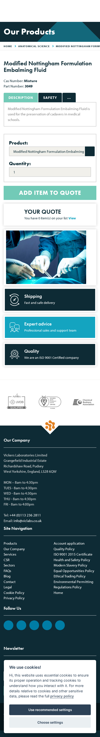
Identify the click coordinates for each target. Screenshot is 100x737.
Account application (69, 543)
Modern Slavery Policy (70, 565)
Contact (10, 581)
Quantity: (20, 163)
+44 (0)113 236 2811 (25, 515)
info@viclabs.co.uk (28, 520)
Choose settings (50, 722)
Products (10, 543)
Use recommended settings (50, 710)
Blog (7, 576)
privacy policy (62, 696)
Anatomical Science (34, 46)
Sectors (9, 565)
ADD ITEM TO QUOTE (50, 193)
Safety (50, 97)
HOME (8, 46)
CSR (6, 559)
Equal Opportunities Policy (74, 570)
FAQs (7, 570)
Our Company (14, 549)
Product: (18, 143)
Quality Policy (64, 549)
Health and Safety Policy (72, 559)
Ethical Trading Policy (69, 576)
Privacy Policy (14, 598)
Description (20, 97)
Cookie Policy (14, 592)
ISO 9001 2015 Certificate (73, 554)
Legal (8, 587)
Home (58, 592)
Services (10, 554)
